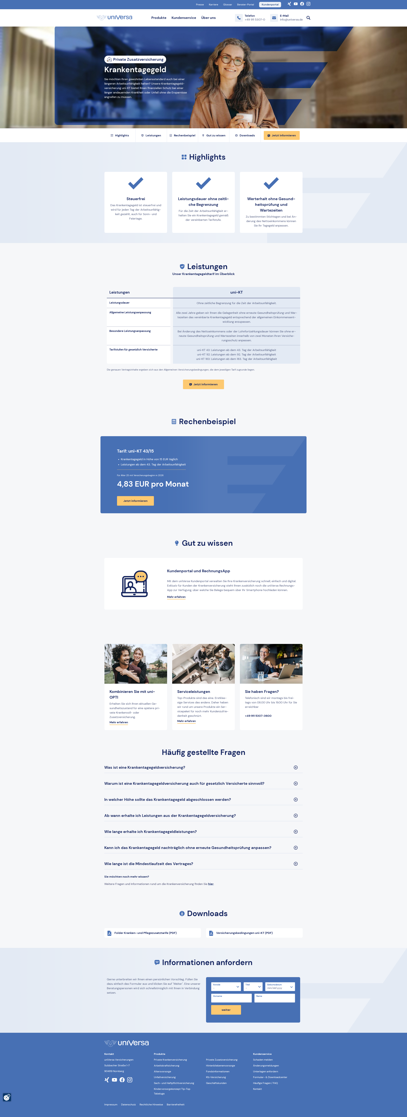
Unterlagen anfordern (265, 1071)
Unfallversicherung (165, 1077)
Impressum (110, 1104)
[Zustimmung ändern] (7, 1097)
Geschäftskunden (216, 1083)
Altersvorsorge (162, 1071)
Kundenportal (270, 4)
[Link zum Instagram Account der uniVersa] (308, 3)
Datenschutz (128, 1104)
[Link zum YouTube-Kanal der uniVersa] (296, 3)
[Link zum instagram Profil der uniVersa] (129, 1079)
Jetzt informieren (284, 135)
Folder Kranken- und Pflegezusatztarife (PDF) (145, 933)
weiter (226, 1010)
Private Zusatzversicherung (222, 1059)
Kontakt (257, 1089)
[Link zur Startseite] (114, 17)
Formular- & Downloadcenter (270, 1077)
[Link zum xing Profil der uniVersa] (106, 1079)
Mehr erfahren (176, 597)
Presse (200, 4)
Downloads (247, 135)
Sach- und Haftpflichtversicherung (174, 1083)
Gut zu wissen (215, 135)
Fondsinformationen (217, 1071)
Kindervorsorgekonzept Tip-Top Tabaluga (172, 1091)
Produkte (158, 18)
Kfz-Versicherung (216, 1077)
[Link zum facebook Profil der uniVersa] (122, 1079)
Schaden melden (263, 1059)
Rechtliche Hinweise (151, 1104)
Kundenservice (184, 18)
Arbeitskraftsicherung (166, 1065)
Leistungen (153, 135)
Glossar (227, 4)
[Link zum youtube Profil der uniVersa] (114, 1079)
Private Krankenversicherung (170, 1059)
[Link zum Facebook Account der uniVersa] (302, 3)
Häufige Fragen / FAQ (265, 1083)
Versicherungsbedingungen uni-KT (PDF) (244, 933)
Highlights (122, 135)
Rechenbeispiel (184, 135)
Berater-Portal (245, 4)
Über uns (208, 18)
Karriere (213, 4)
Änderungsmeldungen (266, 1065)
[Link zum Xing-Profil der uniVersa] (289, 3)
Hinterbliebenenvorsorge (220, 1065)
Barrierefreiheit (175, 1104)
